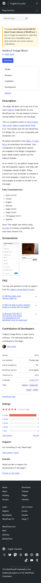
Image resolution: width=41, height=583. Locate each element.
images (28, 390)
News (4, 491)
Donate (25, 515)
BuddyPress (7, 539)
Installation (9, 81)
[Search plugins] (26, 18)
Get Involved (27, 507)
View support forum (10, 452)
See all (36, 435)
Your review (7, 435)
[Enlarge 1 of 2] (16, 245)
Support (8, 93)
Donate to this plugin (11, 473)
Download (8, 60)
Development (10, 87)
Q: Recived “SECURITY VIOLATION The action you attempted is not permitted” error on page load (14, 316)
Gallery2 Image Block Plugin (24, 125)
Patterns (25, 499)
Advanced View (8, 396)
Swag (25, 519)
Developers (7, 515)
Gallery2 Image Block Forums (22, 289)
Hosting (5, 495)
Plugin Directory (8, 10)
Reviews (8, 75)
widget (35, 390)
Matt (4, 530)
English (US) (34, 380)
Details (7, 69)
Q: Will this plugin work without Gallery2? (11, 297)
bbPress (5, 535)
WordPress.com (8, 526)
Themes (25, 491)
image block (33, 385)
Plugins (24, 495)
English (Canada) (15, 549)
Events (24, 511)
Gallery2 (10, 110)
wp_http (5, 228)
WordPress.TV (8, 519)
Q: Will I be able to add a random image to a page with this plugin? (16, 306)
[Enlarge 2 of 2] (36, 245)
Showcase (26, 487)
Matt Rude (9, 54)
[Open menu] (37, 3)
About (4, 487)
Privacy (5, 499)
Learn (4, 507)
